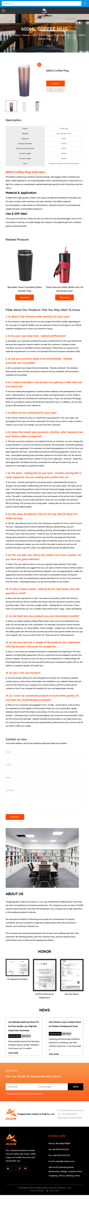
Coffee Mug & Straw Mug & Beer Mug (58, 35)
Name (8, 752)
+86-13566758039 (69, 1114)
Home (7, 35)
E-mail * (9, 765)
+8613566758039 (75, 1118)
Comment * (10, 790)
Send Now (15, 817)
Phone (8, 777)
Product (16, 35)
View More (20, 297)
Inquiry (55, 83)
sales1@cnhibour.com (73, 1110)
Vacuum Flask (29, 35)
